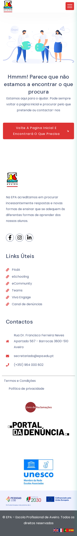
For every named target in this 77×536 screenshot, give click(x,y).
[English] (56, 530)
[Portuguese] (66, 530)
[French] (61, 530)
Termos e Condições (20, 380)
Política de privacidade (26, 388)
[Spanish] (71, 530)
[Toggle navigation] (70, 6)
